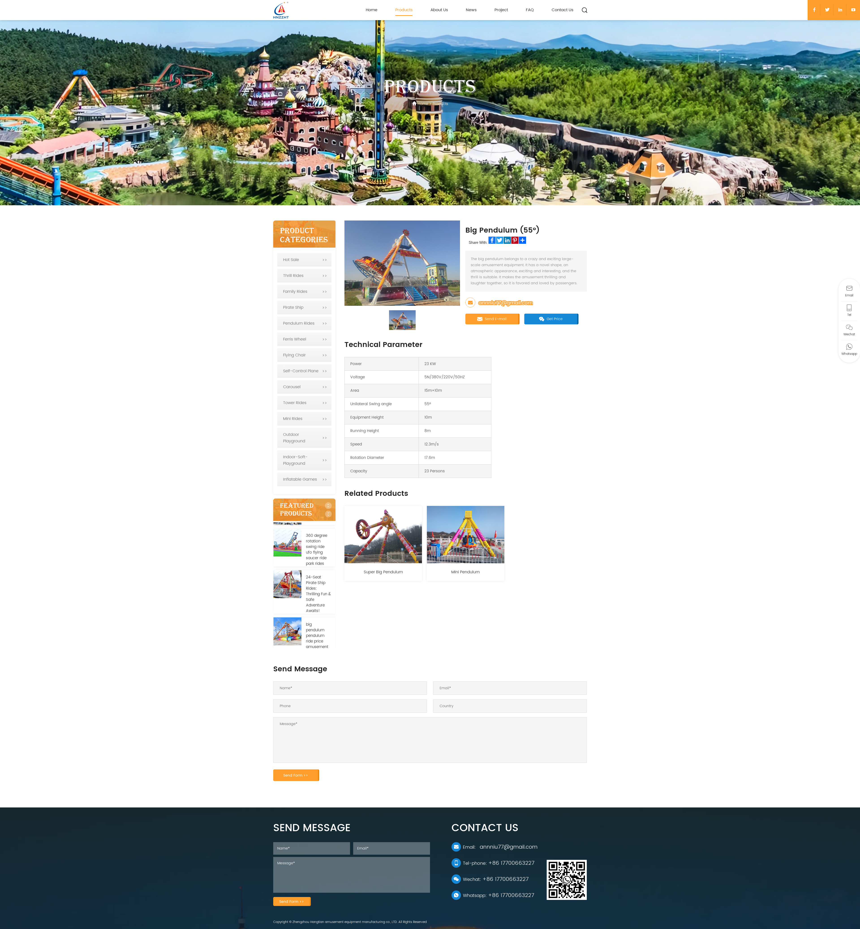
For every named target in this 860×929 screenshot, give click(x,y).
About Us (439, 10)
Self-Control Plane (300, 371)
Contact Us (562, 10)
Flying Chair (294, 355)
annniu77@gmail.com (506, 303)
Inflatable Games (300, 479)
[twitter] (827, 9)
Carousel (292, 387)
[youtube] (853, 9)
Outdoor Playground (294, 437)
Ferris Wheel (294, 339)
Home (371, 10)
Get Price (554, 319)
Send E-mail (495, 319)
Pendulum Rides (298, 323)
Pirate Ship (293, 307)
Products (404, 10)
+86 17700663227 (511, 863)
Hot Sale (291, 260)
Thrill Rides (293, 275)
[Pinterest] (515, 240)
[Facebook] (492, 240)
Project (501, 10)
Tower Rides (294, 403)
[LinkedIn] (507, 240)
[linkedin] (840, 9)
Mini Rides (292, 418)
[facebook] (814, 9)
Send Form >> (295, 775)
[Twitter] (499, 240)
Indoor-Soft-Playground (295, 460)
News (471, 10)
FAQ (530, 10)
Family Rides (295, 291)
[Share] (522, 240)
